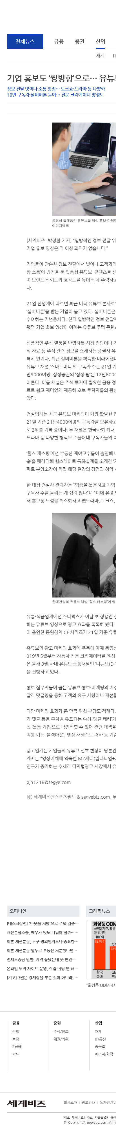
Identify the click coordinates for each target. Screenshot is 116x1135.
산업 (100, 41)
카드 (15, 1054)
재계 (100, 55)
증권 (79, 41)
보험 (15, 1039)
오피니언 (18, 911)
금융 (59, 41)
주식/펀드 (60, 1031)
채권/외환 (60, 1039)
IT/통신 (100, 1039)
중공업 (100, 1046)
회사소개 (70, 1102)
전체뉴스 (25, 41)
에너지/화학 (104, 1054)
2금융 (16, 1046)
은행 (15, 1031)
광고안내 (88, 1102)
